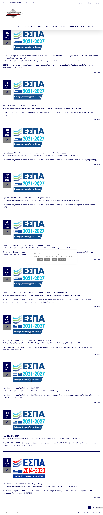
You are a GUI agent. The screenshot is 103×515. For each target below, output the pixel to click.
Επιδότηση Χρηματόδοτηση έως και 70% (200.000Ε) (22, 484)
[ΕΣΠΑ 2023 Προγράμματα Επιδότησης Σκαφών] (29, 90)
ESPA (42, 61)
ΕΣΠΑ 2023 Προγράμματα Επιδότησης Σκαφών (20, 105)
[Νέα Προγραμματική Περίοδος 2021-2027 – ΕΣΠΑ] (29, 372)
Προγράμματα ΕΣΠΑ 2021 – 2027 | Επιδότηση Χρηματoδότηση (26, 198)
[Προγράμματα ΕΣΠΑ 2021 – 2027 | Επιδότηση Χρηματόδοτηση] (29, 230)
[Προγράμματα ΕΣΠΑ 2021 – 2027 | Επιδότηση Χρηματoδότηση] (29, 183)
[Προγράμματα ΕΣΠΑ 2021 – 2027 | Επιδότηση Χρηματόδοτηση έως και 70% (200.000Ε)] (29, 277)
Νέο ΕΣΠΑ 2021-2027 (11, 436)
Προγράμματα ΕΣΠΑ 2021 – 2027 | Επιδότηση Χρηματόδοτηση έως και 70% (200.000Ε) (35, 292)
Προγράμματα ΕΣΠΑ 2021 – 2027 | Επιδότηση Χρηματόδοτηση (26, 245)
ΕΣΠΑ (66, 61)
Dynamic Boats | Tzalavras (13, 61)
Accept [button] (40, 259)
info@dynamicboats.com (32, 3)
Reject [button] (54, 259)
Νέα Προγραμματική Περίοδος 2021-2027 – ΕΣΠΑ (21, 388)
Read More (96, 72)
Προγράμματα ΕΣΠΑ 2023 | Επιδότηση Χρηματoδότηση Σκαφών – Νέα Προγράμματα (35, 153)
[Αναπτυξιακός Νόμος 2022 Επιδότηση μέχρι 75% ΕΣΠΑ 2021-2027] (29, 325)
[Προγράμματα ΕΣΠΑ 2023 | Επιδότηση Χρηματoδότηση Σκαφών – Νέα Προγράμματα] (29, 138)
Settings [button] (47, 259)
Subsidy (55, 61)
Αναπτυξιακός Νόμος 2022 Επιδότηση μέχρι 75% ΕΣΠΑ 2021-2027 (28, 340)
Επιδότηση (61, 61)
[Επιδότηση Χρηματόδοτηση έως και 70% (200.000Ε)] (29, 468)
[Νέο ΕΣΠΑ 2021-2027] (29, 420)
